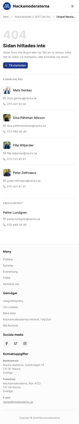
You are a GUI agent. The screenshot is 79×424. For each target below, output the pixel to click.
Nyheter (8, 265)
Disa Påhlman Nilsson (29, 118)
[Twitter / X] (15, 343)
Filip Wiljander (23, 145)
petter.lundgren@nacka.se (23, 219)
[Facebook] (6, 343)
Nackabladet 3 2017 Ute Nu (32, 16)
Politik (7, 277)
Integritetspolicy (13, 300)
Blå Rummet (10, 325)
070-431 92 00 (16, 104)
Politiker (8, 259)
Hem (6, 16)
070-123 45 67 (16, 159)
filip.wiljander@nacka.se (22, 153)
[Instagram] (24, 343)
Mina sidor (9, 313)
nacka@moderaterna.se (18, 401)
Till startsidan (17, 65)
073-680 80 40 (17, 131)
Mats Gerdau (22, 90)
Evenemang (10, 271)
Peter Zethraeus (24, 173)
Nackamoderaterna (31, 6)
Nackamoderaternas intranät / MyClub (27, 319)
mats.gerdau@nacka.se (22, 98)
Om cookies (10, 307)
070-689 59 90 (17, 224)
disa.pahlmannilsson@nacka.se (26, 125)
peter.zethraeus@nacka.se (23, 180)
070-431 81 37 (16, 186)
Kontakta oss (11, 284)
